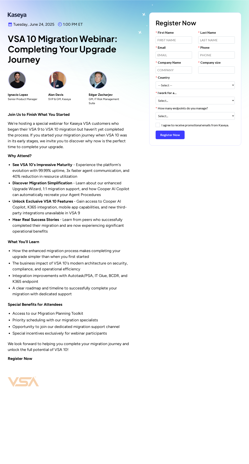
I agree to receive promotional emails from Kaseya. (195, 125)
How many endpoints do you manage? (182, 108)
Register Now (170, 135)
